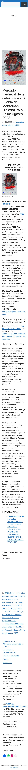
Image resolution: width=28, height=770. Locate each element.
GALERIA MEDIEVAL (15, 540)
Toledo (19, 608)
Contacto (6, 659)
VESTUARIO (12, 542)
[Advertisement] (14, 35)
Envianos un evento (11, 656)
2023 (22, 214)
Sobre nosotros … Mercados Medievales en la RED (13, 643)
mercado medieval (9, 596)
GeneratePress (14, 767)
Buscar (2, 1)
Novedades (7, 663)
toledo (12, 608)
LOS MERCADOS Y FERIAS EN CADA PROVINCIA (15, 524)
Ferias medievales (17, 593)
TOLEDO (6, 204)
